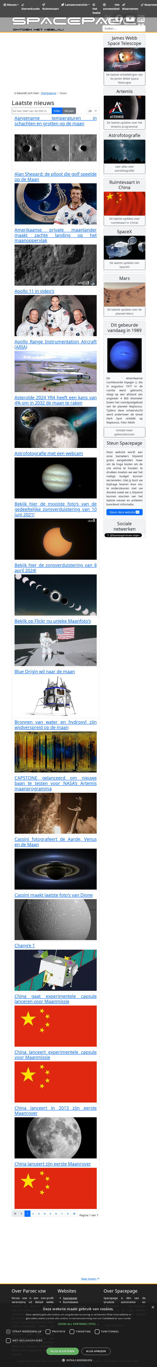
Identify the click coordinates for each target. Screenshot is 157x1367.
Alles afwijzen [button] (96, 1351)
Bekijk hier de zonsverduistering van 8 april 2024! (56, 567)
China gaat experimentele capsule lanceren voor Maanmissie (56, 999)
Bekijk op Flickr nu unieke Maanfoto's (53, 621)
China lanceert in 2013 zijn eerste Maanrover (56, 1110)
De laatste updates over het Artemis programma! (124, 124)
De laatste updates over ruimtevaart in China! (124, 220)
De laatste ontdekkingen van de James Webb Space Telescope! (124, 78)
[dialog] (78, 1335)
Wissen (69, 111)
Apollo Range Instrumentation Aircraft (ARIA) (56, 344)
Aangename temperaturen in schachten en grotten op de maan (56, 120)
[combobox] (124, 28)
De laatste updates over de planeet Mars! (124, 311)
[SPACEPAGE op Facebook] (119, 20)
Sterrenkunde (30, 9)
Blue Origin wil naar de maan (45, 671)
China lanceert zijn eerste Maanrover (53, 1164)
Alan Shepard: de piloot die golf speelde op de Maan (56, 176)
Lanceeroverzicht (75, 5)
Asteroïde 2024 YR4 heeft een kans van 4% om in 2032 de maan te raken (56, 400)
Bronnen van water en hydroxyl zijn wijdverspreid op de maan (56, 724)
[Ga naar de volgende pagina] (68, 1213)
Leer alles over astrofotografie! (124, 168)
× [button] (152, 1307)
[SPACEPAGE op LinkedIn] (141, 20)
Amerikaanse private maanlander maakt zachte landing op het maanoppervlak (56, 235)
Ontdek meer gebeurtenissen (124, 432)
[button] (78, 1324)
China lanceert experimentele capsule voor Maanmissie (56, 1054)
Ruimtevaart (50, 9)
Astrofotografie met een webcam (49, 453)
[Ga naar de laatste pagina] (74, 1213)
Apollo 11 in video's (34, 291)
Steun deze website (123, 512)
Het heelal (96, 11)
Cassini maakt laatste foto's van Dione (54, 895)
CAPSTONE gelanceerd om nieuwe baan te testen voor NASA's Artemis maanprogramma (56, 783)
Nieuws (11, 5)
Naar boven (89, 1279)
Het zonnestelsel (111, 7)
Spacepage (70, 1298)
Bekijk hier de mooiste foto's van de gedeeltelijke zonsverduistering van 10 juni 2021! (56, 509)
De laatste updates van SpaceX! (124, 265)
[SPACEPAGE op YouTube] (130, 20)
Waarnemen (130, 9)
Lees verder (124, 1318)
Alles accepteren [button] (62, 1351)
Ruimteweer (70, 1302)
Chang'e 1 (25, 945)
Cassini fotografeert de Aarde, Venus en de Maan (56, 841)
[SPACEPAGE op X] (108, 20)
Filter (57, 111)
